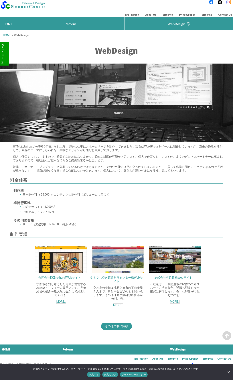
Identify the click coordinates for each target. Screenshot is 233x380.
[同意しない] (228, 372)
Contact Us (225, 14)
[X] (220, 2)
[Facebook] (211, 2)
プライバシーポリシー (134, 374)
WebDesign (176, 23)
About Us (150, 14)
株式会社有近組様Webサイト (173, 277)
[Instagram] (228, 2)
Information (132, 14)
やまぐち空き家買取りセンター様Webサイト (116, 279)
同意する (94, 374)
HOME (8, 23)
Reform (70, 23)
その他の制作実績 (116, 326)
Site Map (207, 14)
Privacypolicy (187, 14)
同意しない (110, 374)
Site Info (168, 14)
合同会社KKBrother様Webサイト (59, 277)
